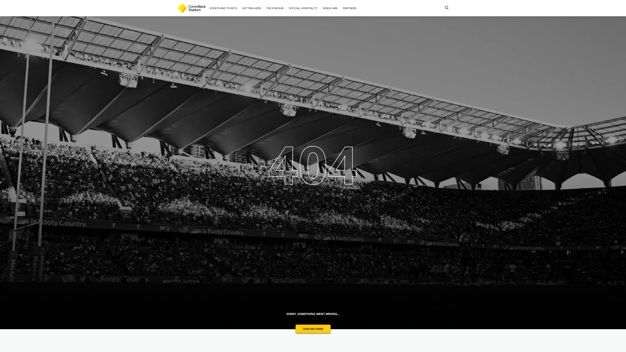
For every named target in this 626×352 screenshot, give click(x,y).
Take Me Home (313, 328)
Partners (349, 8)
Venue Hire (330, 8)
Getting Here (251, 8)
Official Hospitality (303, 8)
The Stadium (274, 8)
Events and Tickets (223, 8)
